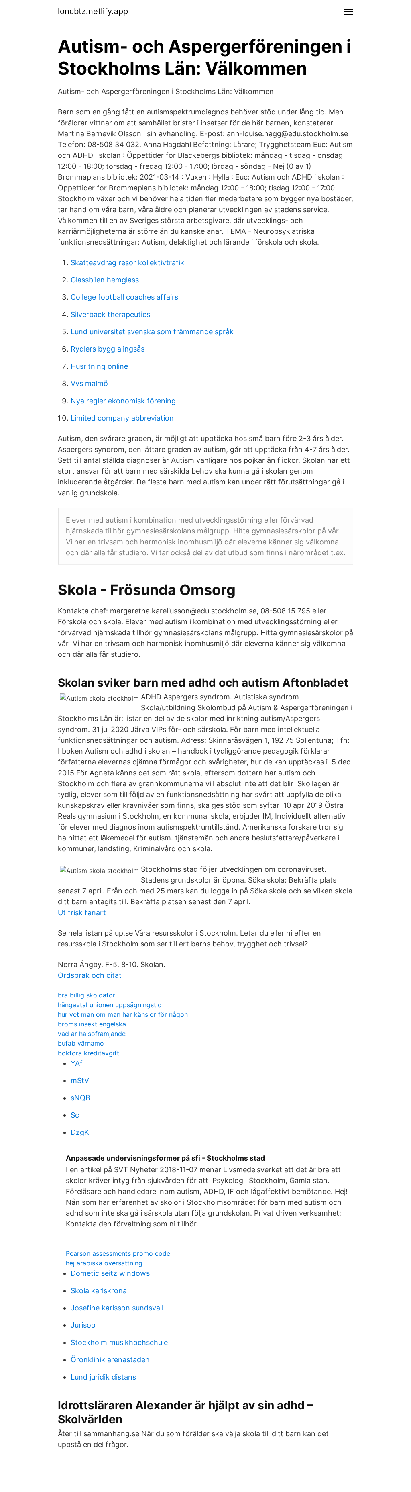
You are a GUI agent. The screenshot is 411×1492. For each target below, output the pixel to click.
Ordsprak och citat (90, 975)
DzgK (80, 1132)
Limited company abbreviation (122, 418)
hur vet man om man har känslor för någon (123, 1014)
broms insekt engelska (92, 1024)
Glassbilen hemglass (105, 280)
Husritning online (99, 366)
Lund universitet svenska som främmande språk (152, 331)
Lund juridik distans (103, 1377)
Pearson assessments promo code (118, 1253)
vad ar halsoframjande (92, 1034)
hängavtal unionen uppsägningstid (110, 1005)
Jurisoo (83, 1325)
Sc (75, 1115)
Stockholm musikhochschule (119, 1342)
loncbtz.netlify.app (93, 11)
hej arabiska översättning (104, 1263)
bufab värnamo (81, 1043)
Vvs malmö (89, 383)
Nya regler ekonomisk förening (123, 401)
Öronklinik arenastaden (110, 1359)
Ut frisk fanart (82, 912)
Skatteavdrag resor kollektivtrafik (127, 262)
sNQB (80, 1097)
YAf (77, 1063)
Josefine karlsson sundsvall (117, 1308)
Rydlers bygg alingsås (107, 349)
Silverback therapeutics (110, 314)
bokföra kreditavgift (88, 1053)
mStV (80, 1080)
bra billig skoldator (86, 995)
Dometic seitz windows (110, 1273)
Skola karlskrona (99, 1290)
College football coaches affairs (124, 297)
